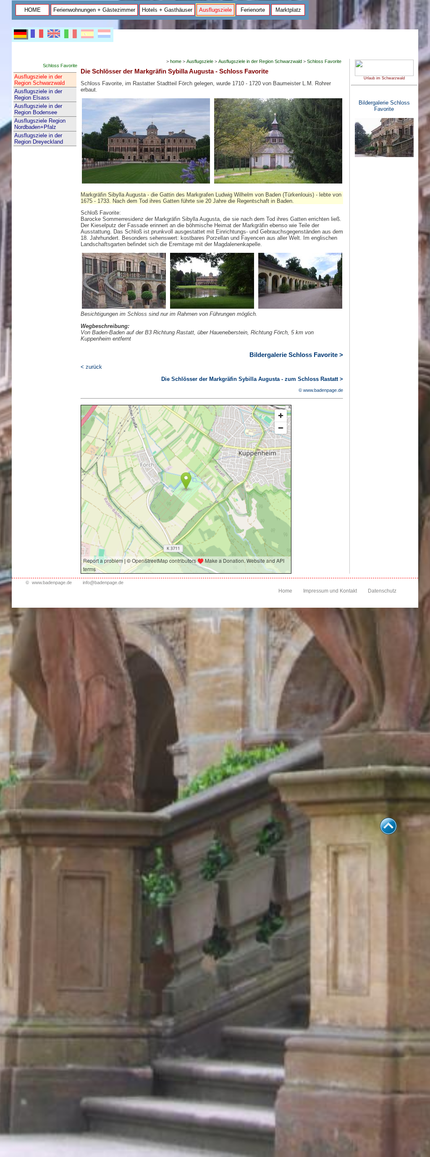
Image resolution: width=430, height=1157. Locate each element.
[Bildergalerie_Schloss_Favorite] (384, 155)
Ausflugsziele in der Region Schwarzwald (39, 79)
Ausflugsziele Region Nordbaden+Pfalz (40, 124)
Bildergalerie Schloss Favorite (384, 106)
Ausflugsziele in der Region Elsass (38, 94)
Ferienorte (253, 10)
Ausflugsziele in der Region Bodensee (38, 109)
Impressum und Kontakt (330, 591)
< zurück (91, 367)
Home (285, 591)
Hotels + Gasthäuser (167, 10)
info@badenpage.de (103, 582)
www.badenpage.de (52, 582)
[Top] (388, 832)
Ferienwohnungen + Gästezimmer (94, 10)
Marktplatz (288, 10)
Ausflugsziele (215, 10)
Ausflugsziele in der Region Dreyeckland (38, 138)
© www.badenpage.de (321, 390)
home (175, 61)
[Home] (384, 74)
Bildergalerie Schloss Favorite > (296, 355)
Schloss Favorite (324, 61)
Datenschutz (382, 591)
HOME (32, 10)
